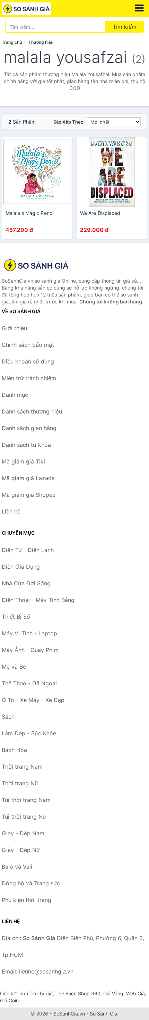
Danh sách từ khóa (26, 444)
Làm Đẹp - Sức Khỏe (29, 733)
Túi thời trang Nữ (24, 816)
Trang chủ (12, 42)
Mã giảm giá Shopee (28, 494)
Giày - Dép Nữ (21, 849)
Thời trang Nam (22, 766)
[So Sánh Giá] (36, 265)
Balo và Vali (17, 866)
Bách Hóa (14, 749)
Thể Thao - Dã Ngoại (29, 683)
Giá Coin (9, 1000)
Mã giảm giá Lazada (28, 478)
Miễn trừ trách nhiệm (29, 378)
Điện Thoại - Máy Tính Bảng (38, 599)
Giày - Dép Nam (23, 833)
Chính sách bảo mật (28, 344)
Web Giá (135, 993)
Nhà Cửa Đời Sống (26, 583)
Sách (8, 716)
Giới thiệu (14, 328)
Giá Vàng (113, 993)
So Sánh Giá (103, 1014)
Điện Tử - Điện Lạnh (28, 549)
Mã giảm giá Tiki (23, 461)
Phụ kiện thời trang (26, 899)
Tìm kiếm (125, 26)
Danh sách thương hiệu (32, 411)
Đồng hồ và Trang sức (31, 883)
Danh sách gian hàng (29, 428)
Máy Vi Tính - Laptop (29, 633)
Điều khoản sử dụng (28, 361)
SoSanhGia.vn (69, 1014)
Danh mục (15, 394)
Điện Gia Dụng (21, 566)
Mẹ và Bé (14, 666)
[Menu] (139, 8)
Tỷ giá (46, 993)
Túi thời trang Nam (26, 799)
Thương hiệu (40, 42)
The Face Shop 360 (77, 993)
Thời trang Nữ (20, 783)
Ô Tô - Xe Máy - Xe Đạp (33, 699)
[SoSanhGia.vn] (36, 9)
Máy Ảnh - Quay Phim (30, 649)
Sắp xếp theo (68, 122)
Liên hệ (11, 511)
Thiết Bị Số (16, 616)
